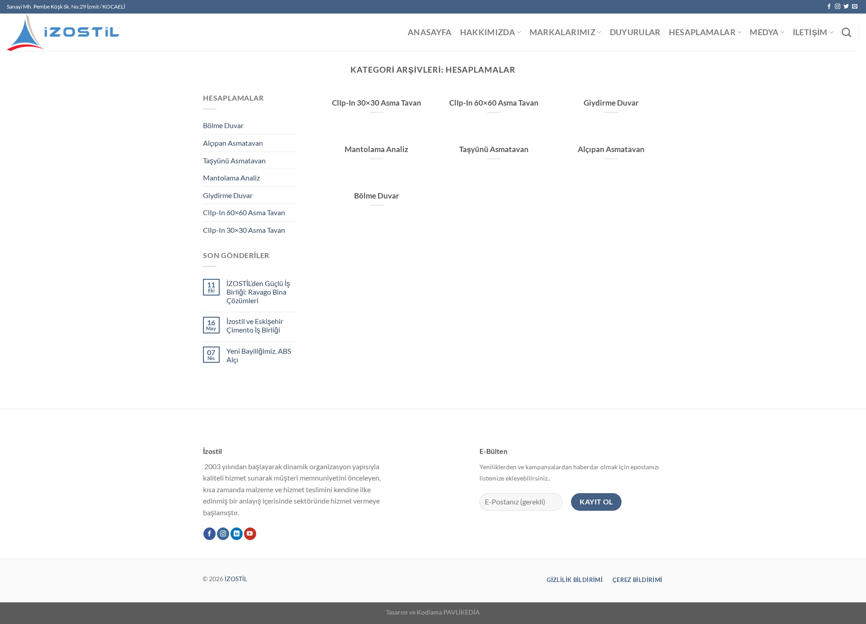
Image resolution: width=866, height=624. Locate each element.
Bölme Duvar (223, 125)
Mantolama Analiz (231, 177)
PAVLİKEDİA (461, 612)
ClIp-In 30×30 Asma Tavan (244, 230)
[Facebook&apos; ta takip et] (829, 7)
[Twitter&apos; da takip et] (846, 7)
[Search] (846, 32)
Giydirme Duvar (228, 195)
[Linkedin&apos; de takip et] (236, 533)
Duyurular (635, 32)
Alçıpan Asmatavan (233, 143)
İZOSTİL (236, 578)
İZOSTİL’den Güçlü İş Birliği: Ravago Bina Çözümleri (258, 292)
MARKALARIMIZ (562, 32)
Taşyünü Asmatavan (234, 160)
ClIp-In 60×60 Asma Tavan (244, 212)
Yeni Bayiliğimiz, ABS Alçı (258, 355)
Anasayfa (430, 32)
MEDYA (764, 32)
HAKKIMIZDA (488, 32)
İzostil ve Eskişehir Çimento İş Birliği (254, 325)
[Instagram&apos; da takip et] (837, 7)
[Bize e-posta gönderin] (854, 7)
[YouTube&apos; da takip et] (250, 533)
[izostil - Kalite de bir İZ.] (68, 32)
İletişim (810, 32)
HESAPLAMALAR (702, 32)
